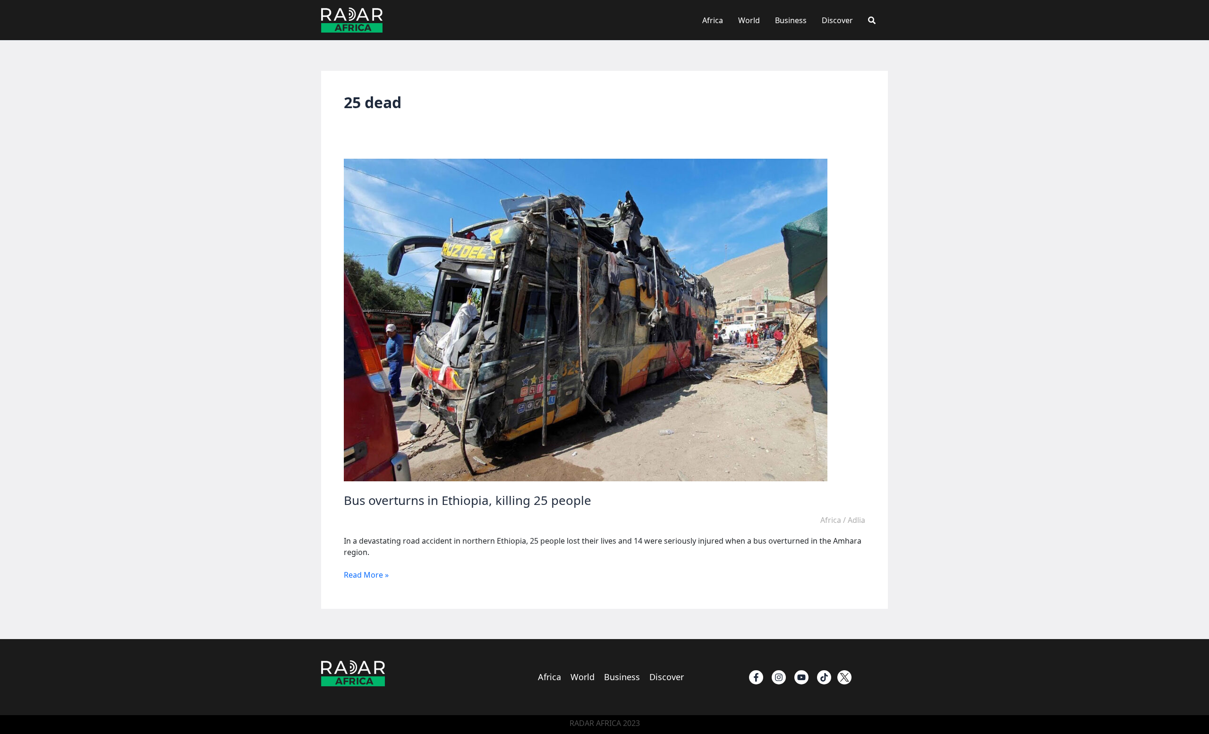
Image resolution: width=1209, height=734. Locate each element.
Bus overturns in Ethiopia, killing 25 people (467, 500)
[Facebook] (756, 677)
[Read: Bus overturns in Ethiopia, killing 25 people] (585, 319)
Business (791, 20)
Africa (712, 20)
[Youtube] (801, 677)
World (749, 20)
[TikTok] (824, 677)
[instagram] (779, 677)
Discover (837, 20)
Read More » (366, 574)
